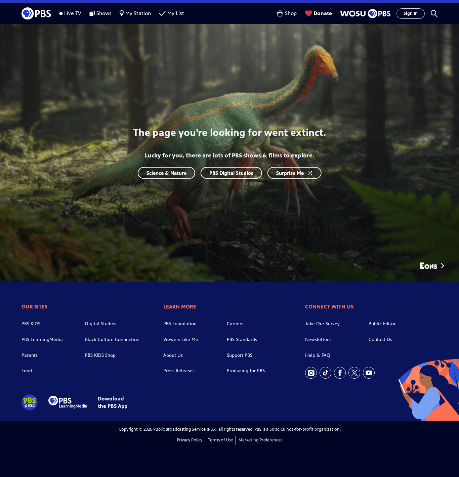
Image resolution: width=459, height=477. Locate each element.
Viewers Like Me (180, 339)
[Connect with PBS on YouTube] (369, 373)
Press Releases (179, 371)
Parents (30, 355)
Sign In (411, 13)
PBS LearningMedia (42, 339)
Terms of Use (220, 440)
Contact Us (380, 339)
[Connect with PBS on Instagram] (311, 373)
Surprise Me (290, 173)
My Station (138, 13)
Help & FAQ (317, 355)
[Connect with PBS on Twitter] (354, 373)
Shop (291, 13)
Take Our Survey (322, 324)
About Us (173, 355)
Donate (323, 13)
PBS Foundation (180, 324)
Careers (235, 324)
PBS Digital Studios (231, 173)
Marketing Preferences (260, 440)
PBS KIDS (31, 324)
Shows (104, 13)
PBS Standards (242, 339)
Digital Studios (100, 324)
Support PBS (239, 355)
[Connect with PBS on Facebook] (340, 373)
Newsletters (318, 339)
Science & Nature (166, 173)
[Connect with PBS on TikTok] (325, 373)
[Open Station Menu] (364, 13)
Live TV (72, 13)
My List (175, 13)
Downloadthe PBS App (112, 402)
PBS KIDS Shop (100, 355)
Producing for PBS (246, 371)
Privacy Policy (189, 440)
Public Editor (382, 324)
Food (27, 371)
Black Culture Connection (112, 339)
